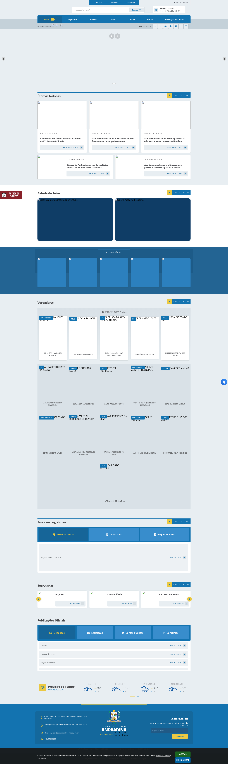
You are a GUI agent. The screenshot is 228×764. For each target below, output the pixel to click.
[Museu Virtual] (176, 272)
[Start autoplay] (111, 36)
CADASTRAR (180, 736)
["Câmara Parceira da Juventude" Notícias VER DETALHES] (75, 219)
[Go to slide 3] (116, 83)
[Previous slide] (3, 59)
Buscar (135, 10)
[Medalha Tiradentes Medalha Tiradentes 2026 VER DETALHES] (153, 219)
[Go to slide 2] (114, 83)
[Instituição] (51, 272)
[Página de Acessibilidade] (186, 26)
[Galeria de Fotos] (83, 272)
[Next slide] (224, 59)
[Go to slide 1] (112, 83)
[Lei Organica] (145, 272)
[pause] (117, 36)
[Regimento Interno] (114, 272)
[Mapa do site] (181, 26)
